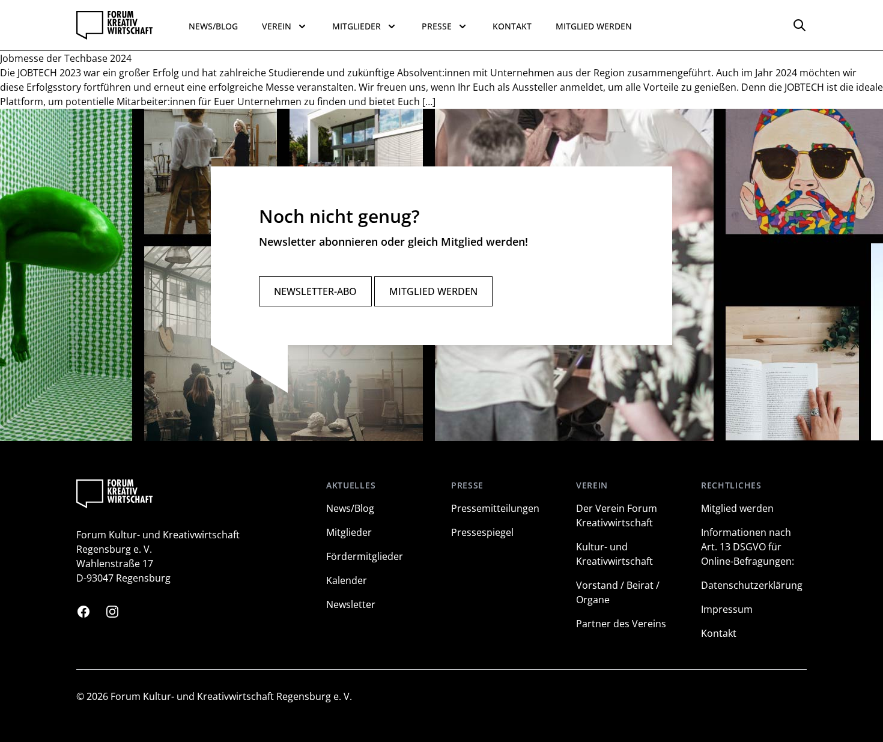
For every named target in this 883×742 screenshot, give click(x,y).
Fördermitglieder (364, 556)
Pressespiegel (482, 532)
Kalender (346, 580)
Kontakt (512, 26)
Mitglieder (349, 532)
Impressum (727, 609)
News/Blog (213, 26)
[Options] (799, 25)
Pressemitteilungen (495, 508)
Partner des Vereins (621, 623)
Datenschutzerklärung (752, 585)
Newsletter (350, 604)
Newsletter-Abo (315, 291)
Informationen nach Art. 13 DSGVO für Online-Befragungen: (747, 547)
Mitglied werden (594, 26)
